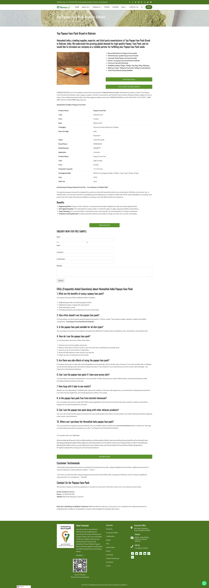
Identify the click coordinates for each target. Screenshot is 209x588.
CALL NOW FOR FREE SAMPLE (129, 87)
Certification (110, 536)
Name (59, 237)
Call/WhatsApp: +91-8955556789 (67, 2)
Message (60, 266)
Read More (79, 555)
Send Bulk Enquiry (129, 79)
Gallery (108, 540)
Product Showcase (112, 558)
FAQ (107, 544)
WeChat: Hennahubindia (100, 2)
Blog (123, 7)
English (21, 586)
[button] (204, 583)
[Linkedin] (140, 553)
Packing (116, 7)
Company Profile (112, 533)
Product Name (61, 259)
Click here (76, 435)
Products (96, 7)
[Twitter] (136, 553)
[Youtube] (144, 553)
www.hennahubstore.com (125, 426)
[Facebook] (132, 553)
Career (108, 566)
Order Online (110, 547)
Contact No (60, 252)
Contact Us (133, 7)
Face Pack (109, 555)
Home (77, 7)
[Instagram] (132, 557)
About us (85, 7)
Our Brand (109, 562)
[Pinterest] (148, 553)
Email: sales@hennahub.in (85, 2)
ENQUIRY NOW (104, 457)
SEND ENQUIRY (104, 225)
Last (87, 242)
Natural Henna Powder (111, 92)
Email (58, 245)
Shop (149, 7)
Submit (60, 280)
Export (107, 7)
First (58, 242)
